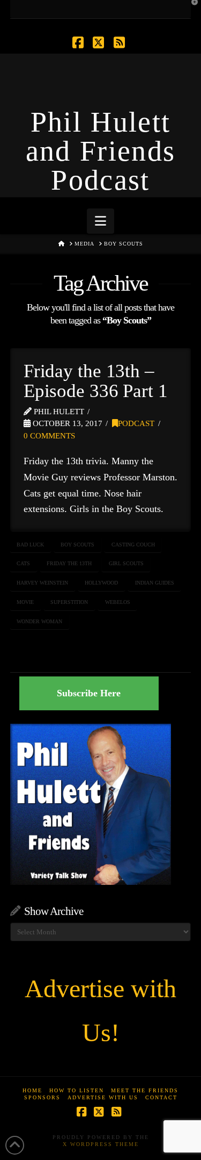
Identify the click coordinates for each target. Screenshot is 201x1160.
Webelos (117, 602)
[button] (100, 221)
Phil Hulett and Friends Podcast (101, 150)
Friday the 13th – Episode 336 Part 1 (96, 381)
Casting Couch (133, 544)
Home (32, 1090)
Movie (25, 602)
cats (23, 563)
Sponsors (42, 1097)
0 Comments (49, 435)
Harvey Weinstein (42, 583)
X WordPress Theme (101, 1144)
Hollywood (101, 583)
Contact (161, 1097)
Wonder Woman (39, 621)
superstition (69, 602)
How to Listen (76, 1090)
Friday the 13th (69, 563)
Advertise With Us (103, 1097)
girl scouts (126, 563)
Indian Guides (154, 583)
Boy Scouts (77, 544)
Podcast (136, 423)
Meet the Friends (144, 1090)
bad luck (30, 544)
